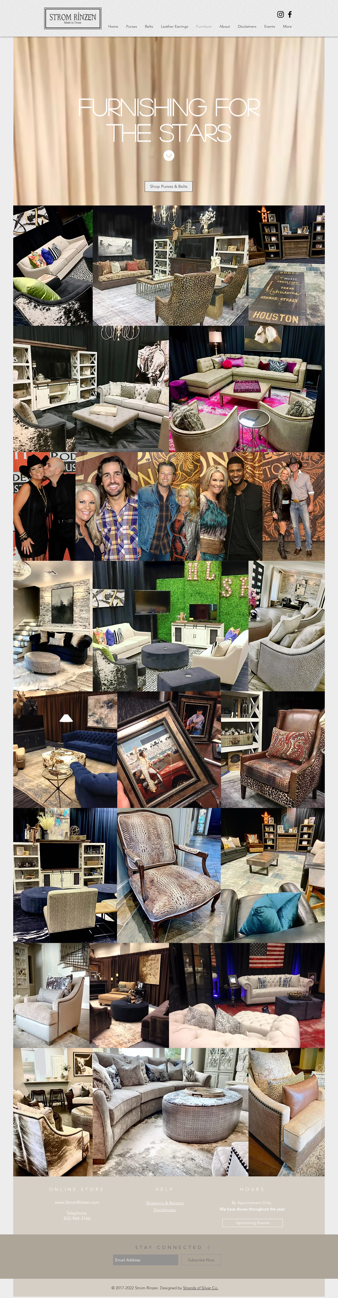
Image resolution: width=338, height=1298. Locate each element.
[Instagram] (280, 14)
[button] (131, 26)
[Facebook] (289, 14)
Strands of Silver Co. (200, 1287)
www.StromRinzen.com (77, 1202)
